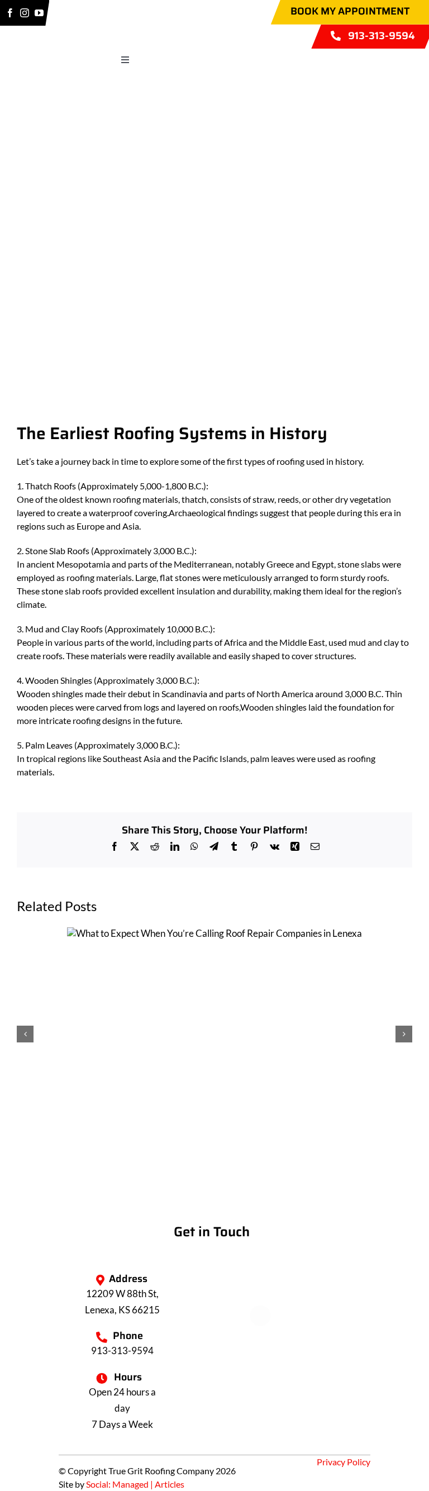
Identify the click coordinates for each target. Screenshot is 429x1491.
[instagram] (24, 12)
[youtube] (39, 12)
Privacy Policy (343, 1461)
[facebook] (10, 12)
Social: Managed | (120, 1484)
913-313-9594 (122, 1350)
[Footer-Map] (214, 1184)
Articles (169, 1484)
